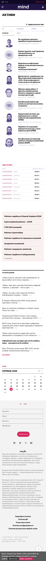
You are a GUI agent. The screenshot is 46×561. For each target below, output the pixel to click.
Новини (33, 28)
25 (11, 389)
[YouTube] (31, 443)
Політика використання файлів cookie (23, 528)
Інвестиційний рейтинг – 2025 (18, 222)
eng (6, 2)
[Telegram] (25, 443)
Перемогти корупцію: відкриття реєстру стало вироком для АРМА (29, 129)
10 (5, 383)
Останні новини (8, 272)
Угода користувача (23, 522)
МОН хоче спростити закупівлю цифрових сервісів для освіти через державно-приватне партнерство (22, 326)
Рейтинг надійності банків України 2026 (22, 216)
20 (23, 386)
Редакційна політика (23, 516)
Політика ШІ (23, 519)
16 (41, 383)
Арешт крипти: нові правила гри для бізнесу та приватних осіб (31, 53)
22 (35, 386)
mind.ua (37, 472)
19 (17, 386)
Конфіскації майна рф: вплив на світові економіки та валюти (30, 104)
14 (29, 383)
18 (11, 386)
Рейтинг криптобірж (13, 233)
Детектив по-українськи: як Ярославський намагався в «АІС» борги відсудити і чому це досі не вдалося (30, 79)
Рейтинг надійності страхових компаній (22, 238)
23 (41, 386)
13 (23, 383)
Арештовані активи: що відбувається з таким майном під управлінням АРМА (29, 117)
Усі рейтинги (8, 258)
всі (3, 28)
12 (17, 383)
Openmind (5, 33)
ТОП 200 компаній (13, 227)
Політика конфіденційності (23, 525)
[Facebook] (14, 443)
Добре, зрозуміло (26, 559)
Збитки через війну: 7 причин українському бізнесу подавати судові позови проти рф (29, 92)
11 (11, 383)
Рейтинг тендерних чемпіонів (17, 249)
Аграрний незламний (14, 244)
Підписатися (40, 2)
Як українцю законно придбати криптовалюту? (30, 40)
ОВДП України (7, 165)
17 (5, 386)
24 (5, 389)
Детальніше (13, 559)
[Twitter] (20, 443)
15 (35, 383)
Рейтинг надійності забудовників (19, 254)
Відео (18, 33)
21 (29, 386)
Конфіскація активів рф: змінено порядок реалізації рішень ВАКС (30, 141)
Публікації (20, 28)
